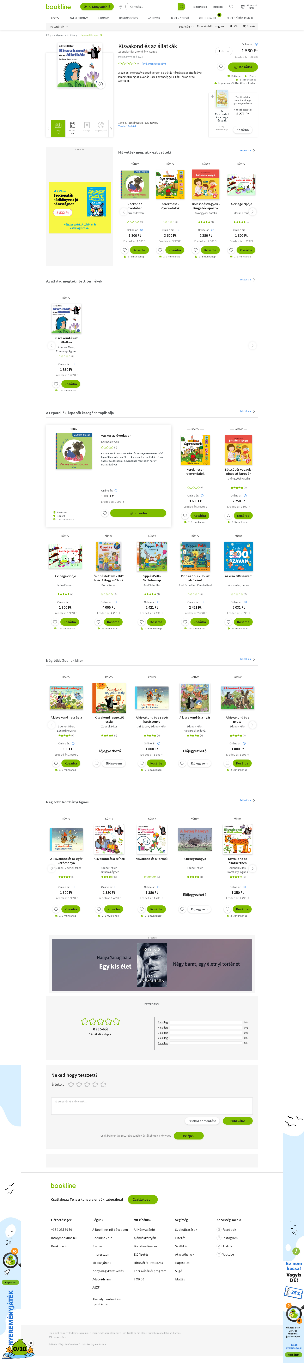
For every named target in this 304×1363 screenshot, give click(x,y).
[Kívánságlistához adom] (221, 66)
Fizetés (180, 1238)
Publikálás (237, 1121)
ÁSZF (95, 1287)
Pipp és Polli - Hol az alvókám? (195, 578)
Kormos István (135, 213)
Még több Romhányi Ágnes (67, 802)
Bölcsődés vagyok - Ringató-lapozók (206, 206)
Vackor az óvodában (134, 206)
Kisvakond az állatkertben (237, 861)
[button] (110, 128)
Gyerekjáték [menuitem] (210, 16)
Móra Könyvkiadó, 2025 (130, 56)
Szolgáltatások (186, 1229)
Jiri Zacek (143, 726)
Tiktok (227, 1246)
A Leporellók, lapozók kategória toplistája (80, 412)
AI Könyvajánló (99, 7)
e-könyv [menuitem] (103, 18)
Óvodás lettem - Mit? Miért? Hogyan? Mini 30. (108, 578)
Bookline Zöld (102, 1238)
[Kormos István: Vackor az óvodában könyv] (135, 184)
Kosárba (245, 67)
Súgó (178, 1271)
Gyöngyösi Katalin (206, 213)
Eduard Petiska (66, 730)
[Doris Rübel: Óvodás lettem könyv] (108, 556)
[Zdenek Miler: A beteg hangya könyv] (195, 839)
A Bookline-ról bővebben (110, 1229)
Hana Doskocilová (194, 730)
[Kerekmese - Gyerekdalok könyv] (170, 184)
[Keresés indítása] (181, 6)
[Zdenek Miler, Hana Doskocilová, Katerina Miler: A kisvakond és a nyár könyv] (195, 698)
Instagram (230, 1238)
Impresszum (101, 1254)
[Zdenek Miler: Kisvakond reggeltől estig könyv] (109, 698)
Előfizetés (249, 26)
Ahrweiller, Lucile (238, 585)
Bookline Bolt (61, 1246)
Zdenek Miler (66, 347)
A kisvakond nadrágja (66, 717)
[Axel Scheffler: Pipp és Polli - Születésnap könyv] (152, 556)
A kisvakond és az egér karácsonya (152, 719)
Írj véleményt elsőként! (154, 63)
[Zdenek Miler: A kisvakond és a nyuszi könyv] (237, 698)
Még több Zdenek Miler (64, 660)
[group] (58, 128)
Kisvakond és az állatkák (66, 340)
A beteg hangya (195, 859)
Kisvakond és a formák (151, 859)
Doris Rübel (109, 585)
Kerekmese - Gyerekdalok (170, 206)
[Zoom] (100, 84)
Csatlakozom (143, 1199)
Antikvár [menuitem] (154, 18)
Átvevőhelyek (184, 1254)
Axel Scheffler (152, 585)
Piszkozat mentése (202, 1121)
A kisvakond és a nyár (195, 717)
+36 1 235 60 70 (61, 1229)
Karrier (97, 1246)
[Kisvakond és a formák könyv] (152, 839)
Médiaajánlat (101, 1263)
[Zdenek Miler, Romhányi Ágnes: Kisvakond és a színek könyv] (109, 839)
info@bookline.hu (64, 1238)
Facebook (229, 1229)
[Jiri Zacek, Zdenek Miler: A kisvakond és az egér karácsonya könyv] (152, 698)
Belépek (218, 6)
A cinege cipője (241, 204)
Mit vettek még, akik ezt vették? (144, 152)
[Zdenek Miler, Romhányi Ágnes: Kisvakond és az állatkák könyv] (79, 65)
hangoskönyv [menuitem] (128, 18)
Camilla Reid (204, 585)
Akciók (234, 26)
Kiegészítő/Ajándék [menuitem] (240, 18)
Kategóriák (57, 26)
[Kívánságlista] (231, 6)
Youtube (228, 1254)
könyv (135, 164)
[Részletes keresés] (120, 6)
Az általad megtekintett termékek (74, 281)
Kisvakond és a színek (109, 859)
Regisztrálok (200, 6)
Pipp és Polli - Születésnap (152, 578)
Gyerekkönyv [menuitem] (79, 18)
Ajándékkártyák (145, 1238)
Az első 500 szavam (239, 576)
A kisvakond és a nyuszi (237, 719)
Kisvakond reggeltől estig (109, 719)
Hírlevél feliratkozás (148, 1263)
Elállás (180, 1279)
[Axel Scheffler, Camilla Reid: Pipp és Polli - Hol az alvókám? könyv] (195, 556)
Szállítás (181, 1246)
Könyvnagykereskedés (108, 1271)
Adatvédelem (101, 1279)
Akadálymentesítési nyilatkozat (106, 1301)
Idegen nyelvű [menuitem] (180, 18)
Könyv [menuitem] (55, 18)
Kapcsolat (182, 1263)
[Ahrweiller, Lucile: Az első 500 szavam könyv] (238, 556)
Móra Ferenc (241, 213)
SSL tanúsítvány (57, 1337)
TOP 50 (139, 1279)
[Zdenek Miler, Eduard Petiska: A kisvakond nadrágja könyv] (66, 698)
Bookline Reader (145, 1246)
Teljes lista (245, 150)
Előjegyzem (113, 763)
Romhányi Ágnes (66, 351)
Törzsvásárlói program (211, 26)
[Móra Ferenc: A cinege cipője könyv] (241, 184)
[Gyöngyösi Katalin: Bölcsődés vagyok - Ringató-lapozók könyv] (205, 184)
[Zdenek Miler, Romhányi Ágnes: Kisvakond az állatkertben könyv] (238, 839)
